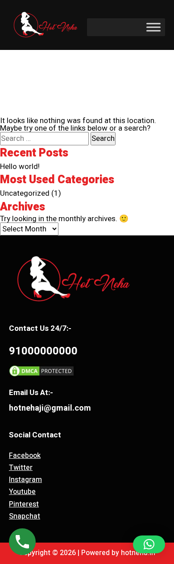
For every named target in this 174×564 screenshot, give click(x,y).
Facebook (25, 455)
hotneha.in (138, 552)
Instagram (25, 479)
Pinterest (24, 504)
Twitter (21, 467)
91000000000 (43, 351)
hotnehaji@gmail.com (50, 408)
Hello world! (20, 166)
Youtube (22, 491)
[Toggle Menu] (153, 27)
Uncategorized (25, 193)
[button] (149, 544)
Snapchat (24, 516)
